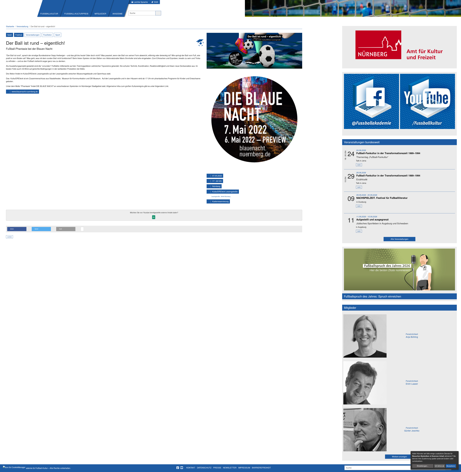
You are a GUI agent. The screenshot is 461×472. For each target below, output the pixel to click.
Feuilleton (47, 34)
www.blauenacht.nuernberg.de (24, 91)
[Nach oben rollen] (457, 468)
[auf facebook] (177, 467)
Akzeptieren (450, 466)
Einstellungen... (423, 466)
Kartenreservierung (220, 201)
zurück (9, 237)
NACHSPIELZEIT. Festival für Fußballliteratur (382, 198)
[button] (16, 229)
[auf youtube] (181, 467)
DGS (156, 2)
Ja (154, 217)
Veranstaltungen (33, 34)
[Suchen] (158, 13)
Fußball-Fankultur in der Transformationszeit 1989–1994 (388, 153)
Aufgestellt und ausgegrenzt (372, 219)
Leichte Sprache (141, 2)
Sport (57, 34)
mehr (359, 165)
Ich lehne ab (439, 466)
